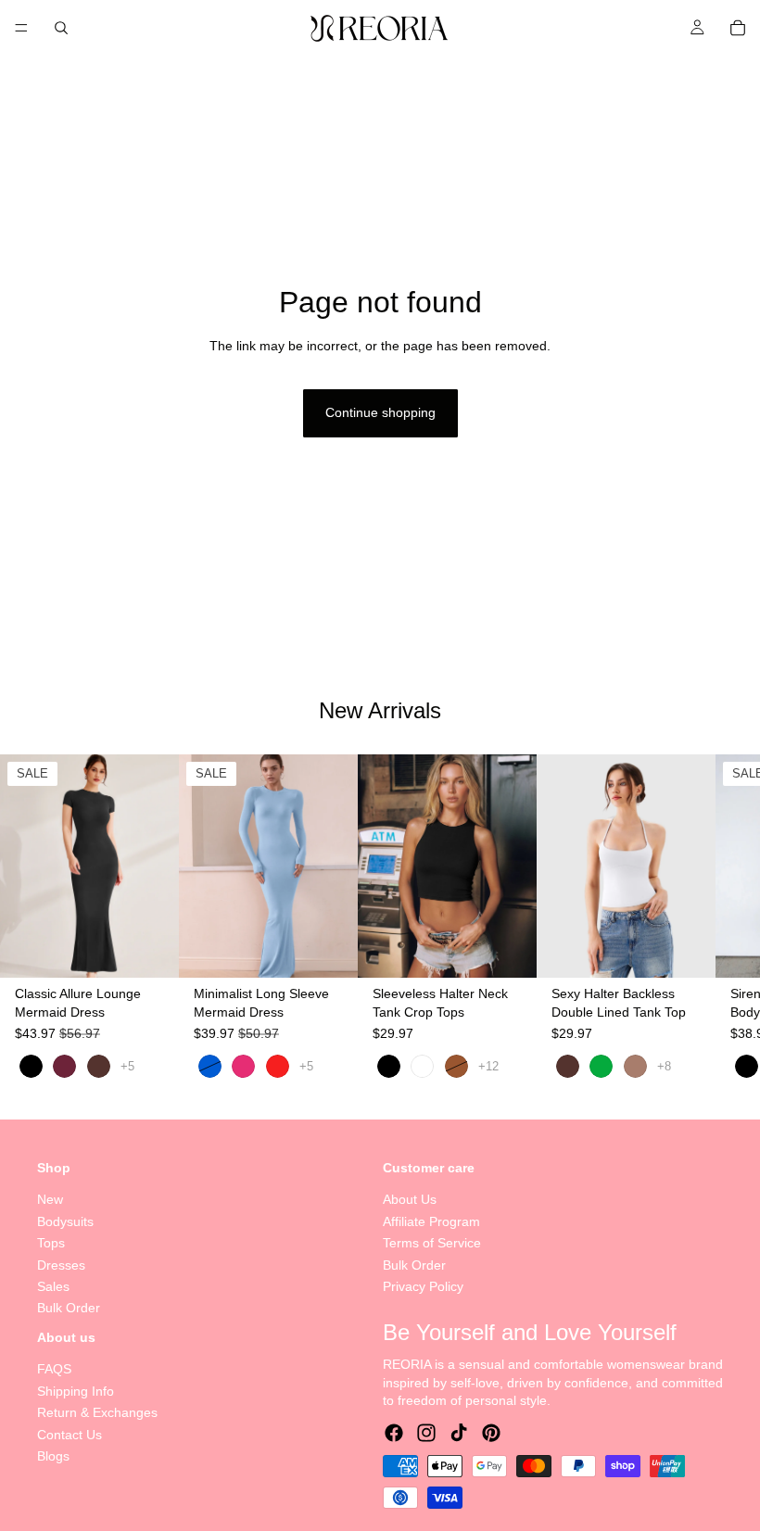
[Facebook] (394, 1433)
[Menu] (21, 27)
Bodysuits (65, 1220)
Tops (51, 1242)
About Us (410, 1199)
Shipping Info (75, 1391)
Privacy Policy (423, 1286)
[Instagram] (426, 1433)
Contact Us (69, 1433)
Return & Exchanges (97, 1412)
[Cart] (737, 27)
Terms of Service (432, 1242)
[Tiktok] (459, 1433)
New (50, 1199)
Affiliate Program (431, 1220)
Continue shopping (380, 412)
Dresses (61, 1264)
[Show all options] (127, 1067)
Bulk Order (68, 1307)
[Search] (61, 27)
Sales (53, 1286)
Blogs (53, 1456)
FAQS (54, 1368)
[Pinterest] (491, 1433)
